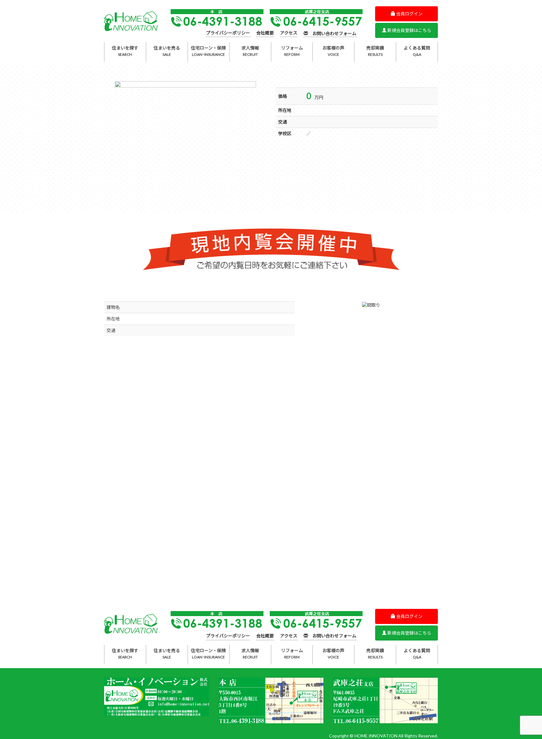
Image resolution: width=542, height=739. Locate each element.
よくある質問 (417, 51)
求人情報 (250, 51)
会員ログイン (408, 13)
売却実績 (375, 51)
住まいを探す (125, 51)
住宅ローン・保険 (208, 51)
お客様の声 (333, 51)
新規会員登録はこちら (408, 30)
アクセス (288, 33)
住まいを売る (167, 51)
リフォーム (292, 51)
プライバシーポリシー (228, 33)
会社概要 (265, 33)
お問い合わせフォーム (332, 33)
